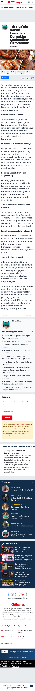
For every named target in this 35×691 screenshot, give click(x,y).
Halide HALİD (15, 514)
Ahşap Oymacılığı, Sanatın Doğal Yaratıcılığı (21, 535)
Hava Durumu (25, 626)
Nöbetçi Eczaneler (10, 626)
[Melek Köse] (5, 27)
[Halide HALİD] (5, 516)
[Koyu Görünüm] (32, 2)
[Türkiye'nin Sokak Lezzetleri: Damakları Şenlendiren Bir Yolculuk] (17, 60)
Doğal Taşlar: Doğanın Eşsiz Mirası (17, 376)
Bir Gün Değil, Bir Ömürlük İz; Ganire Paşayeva (21, 499)
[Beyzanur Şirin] (5, 507)
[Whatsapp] (26, 594)
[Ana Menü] (2, 2)
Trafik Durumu (8, 630)
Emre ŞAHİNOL (16, 496)
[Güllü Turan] (5, 489)
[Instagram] (15, 594)
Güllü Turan (15, 488)
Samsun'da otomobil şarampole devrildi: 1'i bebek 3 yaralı (18, 688)
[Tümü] (32, 482)
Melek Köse (14, 46)
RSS (5, 652)
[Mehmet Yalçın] (5, 525)
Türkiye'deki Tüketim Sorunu (22, 526)
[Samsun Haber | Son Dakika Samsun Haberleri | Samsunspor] (15, 2)
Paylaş (6, 78)
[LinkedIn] (19, 594)
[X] (12, 594)
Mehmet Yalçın (16, 524)
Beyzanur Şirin (16, 505)
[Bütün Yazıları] (32, 332)
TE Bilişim (23, 657)
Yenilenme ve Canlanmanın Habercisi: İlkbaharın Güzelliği (14, 357)
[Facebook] (8, 594)
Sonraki (29, 315)
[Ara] (29, 2)
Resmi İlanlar (21, 7)
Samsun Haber (7, 7)
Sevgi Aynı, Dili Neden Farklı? (22, 490)
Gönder (7, 417)
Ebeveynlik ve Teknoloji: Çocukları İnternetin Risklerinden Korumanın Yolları (16, 370)
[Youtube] (22, 594)
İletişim (25, 598)
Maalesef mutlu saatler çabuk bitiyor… (20, 517)
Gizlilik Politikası (17, 598)
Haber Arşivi (8, 643)
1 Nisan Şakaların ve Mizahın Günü (17, 345)
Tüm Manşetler (8, 637)
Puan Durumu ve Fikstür (25, 631)
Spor (31, 7)
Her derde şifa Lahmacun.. (14, 341)
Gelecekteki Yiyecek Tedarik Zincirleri (18, 350)
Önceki (5, 315)
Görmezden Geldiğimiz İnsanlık (20, 508)
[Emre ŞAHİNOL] (5, 498)
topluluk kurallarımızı (21, 424)
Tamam (15, 666)
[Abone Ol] (32, 78)
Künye (9, 598)
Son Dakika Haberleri (23, 638)
